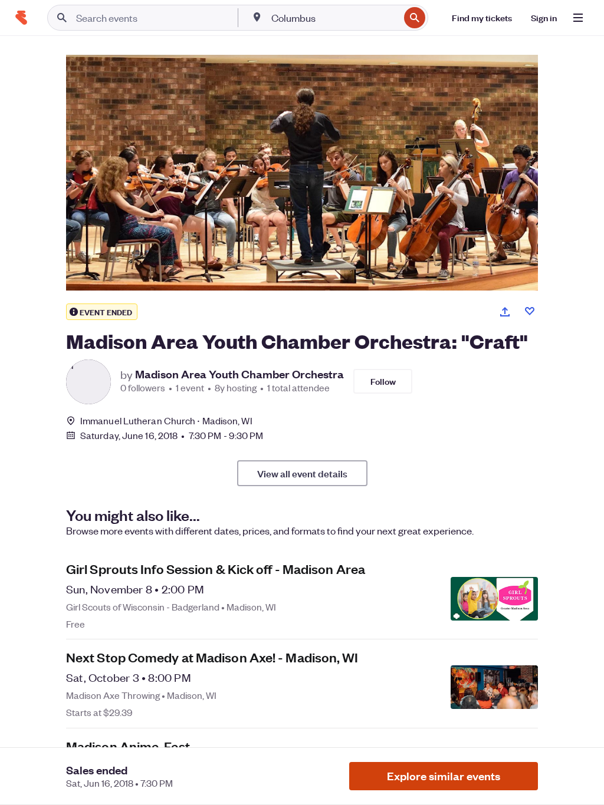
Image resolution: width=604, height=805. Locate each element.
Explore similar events (443, 775)
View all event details (302, 473)
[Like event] (529, 311)
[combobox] (334, 17)
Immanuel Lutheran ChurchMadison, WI (166, 420)
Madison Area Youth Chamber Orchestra (239, 374)
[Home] (21, 18)
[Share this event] (505, 312)
